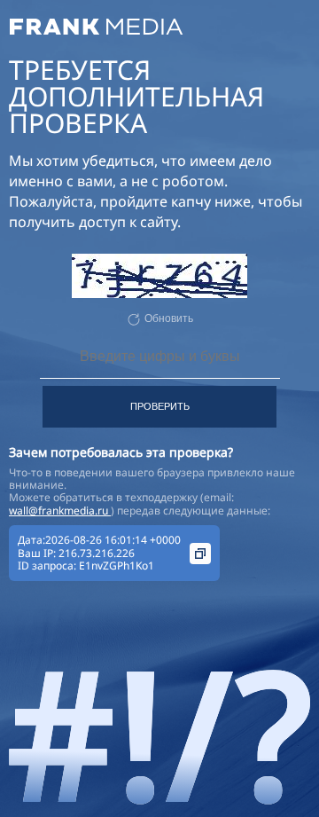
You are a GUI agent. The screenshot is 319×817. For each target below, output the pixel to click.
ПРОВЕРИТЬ (160, 406)
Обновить (168, 318)
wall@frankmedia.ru (60, 510)
